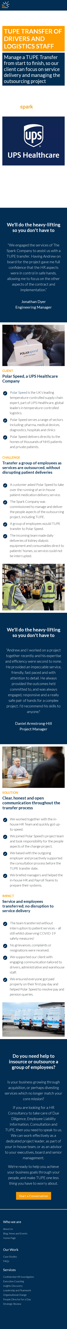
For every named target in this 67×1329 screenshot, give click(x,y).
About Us (8, 1228)
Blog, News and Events (15, 1233)
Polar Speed (18, 392)
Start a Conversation (33, 1196)
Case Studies (10, 1256)
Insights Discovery (13, 1285)
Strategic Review (12, 1303)
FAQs (6, 1261)
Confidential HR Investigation (18, 1276)
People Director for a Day (17, 1299)
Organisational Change (15, 1294)
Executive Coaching (13, 1281)
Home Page (9, 1237)
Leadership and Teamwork (17, 1290)
